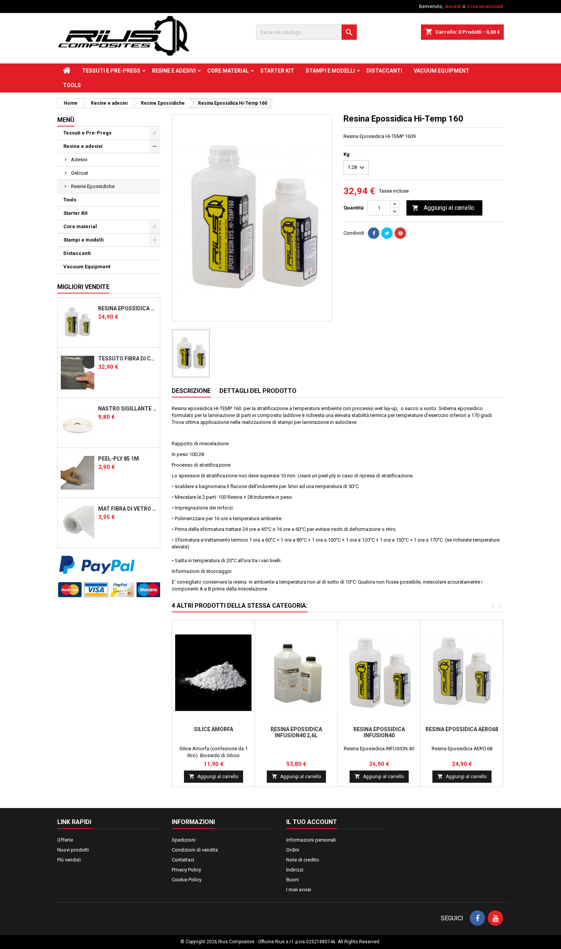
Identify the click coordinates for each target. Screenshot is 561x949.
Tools (72, 85)
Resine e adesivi (174, 71)
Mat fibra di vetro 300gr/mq (127, 509)
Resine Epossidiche (92, 186)
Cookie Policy (187, 879)
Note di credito (302, 860)
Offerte (65, 840)
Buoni (292, 879)
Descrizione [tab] (191, 390)
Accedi (453, 6)
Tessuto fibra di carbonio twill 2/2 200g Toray (127, 358)
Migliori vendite (83, 286)
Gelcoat (79, 173)
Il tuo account (311, 822)
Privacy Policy (186, 870)
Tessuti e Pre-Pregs (111, 71)
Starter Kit (277, 71)
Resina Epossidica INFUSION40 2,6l (296, 732)
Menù (65, 119)
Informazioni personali (311, 840)
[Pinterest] (400, 233)
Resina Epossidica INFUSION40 (379, 732)
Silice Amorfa (213, 729)
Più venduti (69, 860)
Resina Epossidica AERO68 (127, 308)
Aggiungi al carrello (443, 207)
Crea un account (485, 6)
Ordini (292, 850)
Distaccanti (384, 71)
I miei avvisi (298, 889)
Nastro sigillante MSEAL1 (127, 409)
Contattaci (183, 860)
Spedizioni (183, 840)
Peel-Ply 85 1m (118, 459)
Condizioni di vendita (195, 850)
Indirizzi (294, 870)
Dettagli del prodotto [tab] (258, 390)
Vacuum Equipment (441, 71)
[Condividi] (373, 233)
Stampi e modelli (330, 71)
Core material (228, 71)
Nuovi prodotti (73, 850)
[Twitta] (387, 233)
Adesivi (79, 159)
